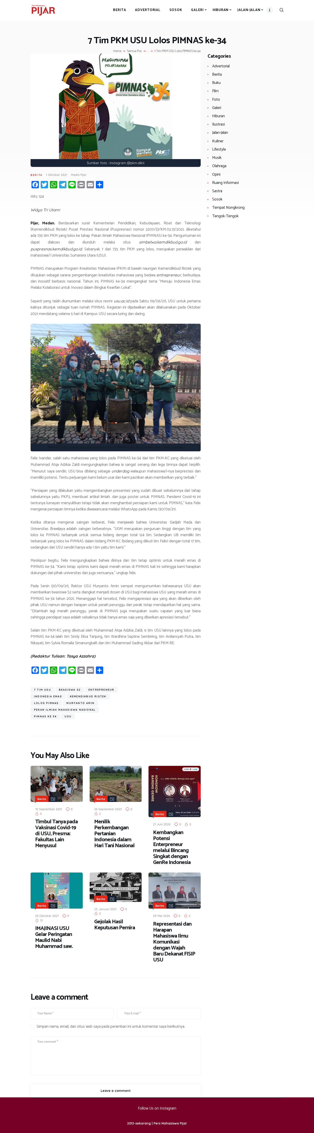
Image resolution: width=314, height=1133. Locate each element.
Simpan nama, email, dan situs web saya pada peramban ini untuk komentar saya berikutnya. (111, 1027)
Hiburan (218, 116)
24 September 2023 (108, 809)
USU (68, 716)
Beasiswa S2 (70, 689)
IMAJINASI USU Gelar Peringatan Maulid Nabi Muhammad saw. (54, 938)
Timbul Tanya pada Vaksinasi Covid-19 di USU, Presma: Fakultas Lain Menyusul (56, 834)
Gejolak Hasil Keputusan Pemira (114, 925)
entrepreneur (101, 689)
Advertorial (221, 66)
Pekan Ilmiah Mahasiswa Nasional (65, 709)
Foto (216, 99)
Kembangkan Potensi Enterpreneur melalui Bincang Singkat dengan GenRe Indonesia (172, 848)
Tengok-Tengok (225, 216)
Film (215, 91)
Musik (217, 157)
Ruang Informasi (225, 183)
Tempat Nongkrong (228, 207)
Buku (216, 83)
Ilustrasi (218, 124)
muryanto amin (80, 703)
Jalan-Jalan (220, 132)
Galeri (216, 108)
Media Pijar (78, 175)
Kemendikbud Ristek (88, 696)
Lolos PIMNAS (46, 703)
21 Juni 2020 (162, 824)
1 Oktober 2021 (56, 175)
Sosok (217, 199)
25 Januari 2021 (105, 909)
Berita (36, 175)
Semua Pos (134, 51)
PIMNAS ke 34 (45, 716)
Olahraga (219, 166)
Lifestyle (219, 149)
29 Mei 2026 (161, 916)
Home (117, 51)
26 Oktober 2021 (47, 916)
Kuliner (217, 141)
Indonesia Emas (48, 696)
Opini (216, 174)
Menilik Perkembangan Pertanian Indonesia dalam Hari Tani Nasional (114, 834)
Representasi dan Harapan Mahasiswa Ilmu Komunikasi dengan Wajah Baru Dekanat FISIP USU (174, 942)
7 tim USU (42, 689)
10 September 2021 (48, 809)
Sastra (217, 191)
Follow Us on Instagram (157, 1108)
